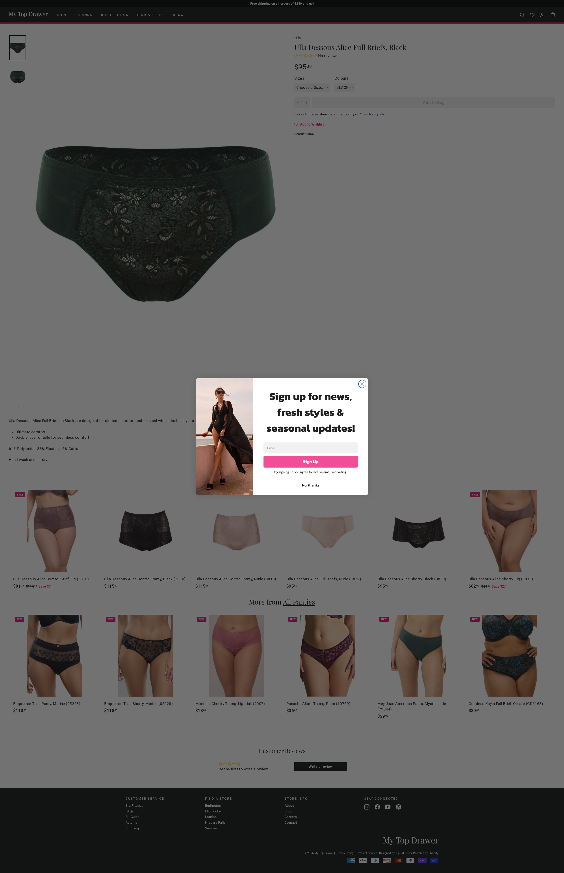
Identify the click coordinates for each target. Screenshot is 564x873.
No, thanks (310, 485)
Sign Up (311, 461)
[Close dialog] (362, 384)
